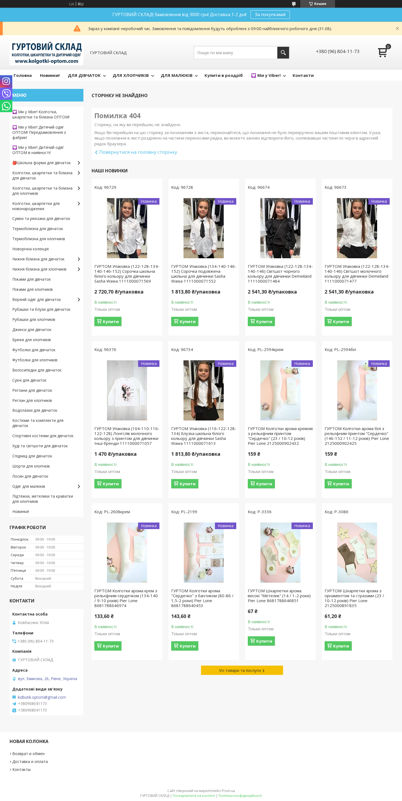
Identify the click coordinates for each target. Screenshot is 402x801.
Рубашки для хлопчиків (33, 319)
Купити (111, 321)
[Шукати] (283, 53)
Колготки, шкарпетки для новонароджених (36, 206)
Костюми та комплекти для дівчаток (37, 423)
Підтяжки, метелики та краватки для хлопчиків (42, 499)
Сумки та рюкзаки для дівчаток (41, 218)
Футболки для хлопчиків (34, 359)
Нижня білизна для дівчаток (38, 259)
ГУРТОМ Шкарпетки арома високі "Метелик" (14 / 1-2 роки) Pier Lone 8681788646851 (279, 595)
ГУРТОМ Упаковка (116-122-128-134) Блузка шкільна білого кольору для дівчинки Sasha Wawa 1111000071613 (203, 436)
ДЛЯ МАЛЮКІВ (177, 75)
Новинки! (50, 75)
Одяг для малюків (28, 486)
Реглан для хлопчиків (32, 400)
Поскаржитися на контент (194, 795)
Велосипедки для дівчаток (37, 370)
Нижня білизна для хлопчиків (39, 269)
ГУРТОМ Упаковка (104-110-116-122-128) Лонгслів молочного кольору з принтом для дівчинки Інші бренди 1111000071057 (126, 436)
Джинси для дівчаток (31, 329)
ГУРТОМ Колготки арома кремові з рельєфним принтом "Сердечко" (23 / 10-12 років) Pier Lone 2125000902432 (280, 436)
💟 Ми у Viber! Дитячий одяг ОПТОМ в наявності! (38, 150)
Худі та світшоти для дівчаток (40, 445)
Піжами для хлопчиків (32, 289)
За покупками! (270, 14)
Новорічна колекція (30, 248)
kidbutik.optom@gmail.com (42, 697)
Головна (23, 75)
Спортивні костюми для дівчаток (43, 435)
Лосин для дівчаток (30, 476)
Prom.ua (228, 790)
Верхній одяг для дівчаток (36, 299)
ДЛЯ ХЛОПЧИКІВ (131, 75)
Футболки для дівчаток (34, 349)
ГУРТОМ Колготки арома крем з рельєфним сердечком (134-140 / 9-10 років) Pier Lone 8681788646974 (126, 598)
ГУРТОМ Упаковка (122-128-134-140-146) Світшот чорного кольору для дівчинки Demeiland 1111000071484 (280, 273)
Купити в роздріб (224, 75)
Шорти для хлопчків (31, 466)
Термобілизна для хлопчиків (38, 238)
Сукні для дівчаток (29, 380)
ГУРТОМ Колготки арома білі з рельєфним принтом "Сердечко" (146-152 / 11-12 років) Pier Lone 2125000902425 (357, 436)
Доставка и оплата (30, 761)
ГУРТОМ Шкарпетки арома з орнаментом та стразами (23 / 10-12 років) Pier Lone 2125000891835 (354, 598)
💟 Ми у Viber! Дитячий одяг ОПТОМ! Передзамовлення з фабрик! (39, 132)
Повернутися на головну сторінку (138, 152)
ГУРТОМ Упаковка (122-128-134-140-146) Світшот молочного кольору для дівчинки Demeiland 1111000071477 (357, 273)
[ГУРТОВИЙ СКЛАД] (46, 52)
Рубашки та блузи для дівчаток (41, 309)
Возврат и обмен (28, 753)
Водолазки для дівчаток (34, 410)
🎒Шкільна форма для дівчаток (41, 162)
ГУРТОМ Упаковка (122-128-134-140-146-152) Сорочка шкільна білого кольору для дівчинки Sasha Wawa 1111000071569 (126, 273)
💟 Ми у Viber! (266, 75)
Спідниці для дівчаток (32, 455)
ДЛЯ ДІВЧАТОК (84, 75)
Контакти (303, 75)
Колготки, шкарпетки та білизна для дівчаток (42, 175)
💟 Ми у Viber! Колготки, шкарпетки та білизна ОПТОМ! (40, 114)
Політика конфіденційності (240, 795)
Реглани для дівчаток (32, 390)
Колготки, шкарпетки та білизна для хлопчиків (42, 190)
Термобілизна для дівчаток (37, 228)
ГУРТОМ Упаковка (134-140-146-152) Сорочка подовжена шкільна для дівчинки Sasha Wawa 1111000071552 (203, 273)
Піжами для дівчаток (31, 279)
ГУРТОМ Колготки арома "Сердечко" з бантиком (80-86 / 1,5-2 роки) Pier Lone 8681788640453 (202, 598)
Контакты (21, 769)
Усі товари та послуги (240, 670)
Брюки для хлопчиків (31, 339)
